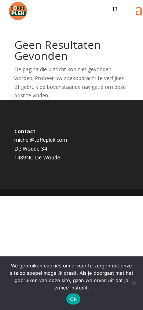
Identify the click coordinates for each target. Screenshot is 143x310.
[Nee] (134, 283)
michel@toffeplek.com (40, 139)
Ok (73, 299)
